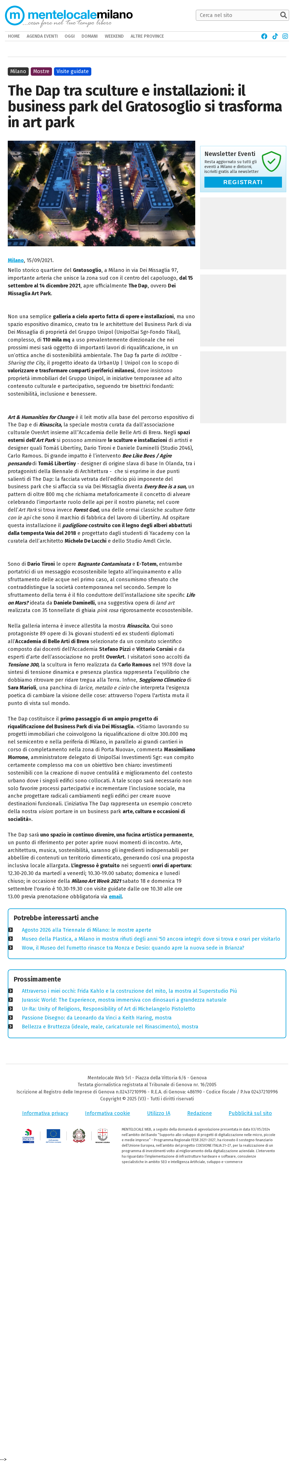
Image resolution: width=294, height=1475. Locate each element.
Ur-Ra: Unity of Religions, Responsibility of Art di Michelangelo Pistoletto (108, 1009)
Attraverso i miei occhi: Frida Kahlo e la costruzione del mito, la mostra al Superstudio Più (129, 991)
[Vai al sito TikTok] (275, 36)
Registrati (243, 182)
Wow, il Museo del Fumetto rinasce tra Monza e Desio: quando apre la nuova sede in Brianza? (133, 948)
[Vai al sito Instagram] (285, 36)
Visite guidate (73, 71)
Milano (16, 260)
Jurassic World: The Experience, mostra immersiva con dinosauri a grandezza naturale (124, 1000)
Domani (90, 36)
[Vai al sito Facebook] (264, 36)
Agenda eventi (42, 36)
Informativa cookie (107, 1113)
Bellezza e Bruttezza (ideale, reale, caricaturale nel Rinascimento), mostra (110, 1027)
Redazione (199, 1113)
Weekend (114, 36)
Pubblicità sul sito (250, 1113)
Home (14, 36)
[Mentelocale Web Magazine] (58, 15)
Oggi (70, 36)
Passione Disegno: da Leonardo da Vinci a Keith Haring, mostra (97, 1018)
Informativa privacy (45, 1113)
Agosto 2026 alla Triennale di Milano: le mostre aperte (86, 930)
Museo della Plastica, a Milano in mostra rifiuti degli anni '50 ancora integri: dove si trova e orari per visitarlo (151, 939)
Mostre (41, 71)
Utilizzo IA (158, 1113)
